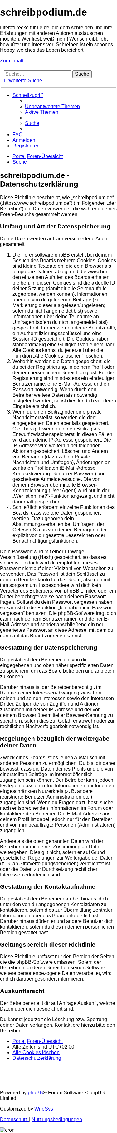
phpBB (35, 1092)
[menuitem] (52, 106)
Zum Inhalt (11, 60)
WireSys (43, 1108)
